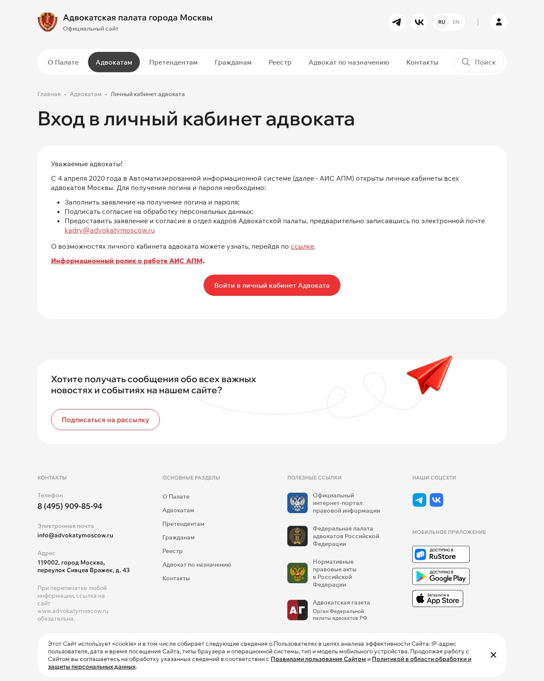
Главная (49, 94)
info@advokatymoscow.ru (75, 535)
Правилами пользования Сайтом (318, 659)
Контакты (422, 62)
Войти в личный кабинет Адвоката (272, 285)
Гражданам (233, 62)
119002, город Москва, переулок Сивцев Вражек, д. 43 (83, 566)
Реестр (280, 62)
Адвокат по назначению (349, 62)
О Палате (63, 62)
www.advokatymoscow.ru (72, 611)
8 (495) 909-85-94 (69, 506)
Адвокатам (114, 62)
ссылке (302, 246)
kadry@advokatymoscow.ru (110, 230)
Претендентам (173, 62)
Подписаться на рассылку (105, 419)
